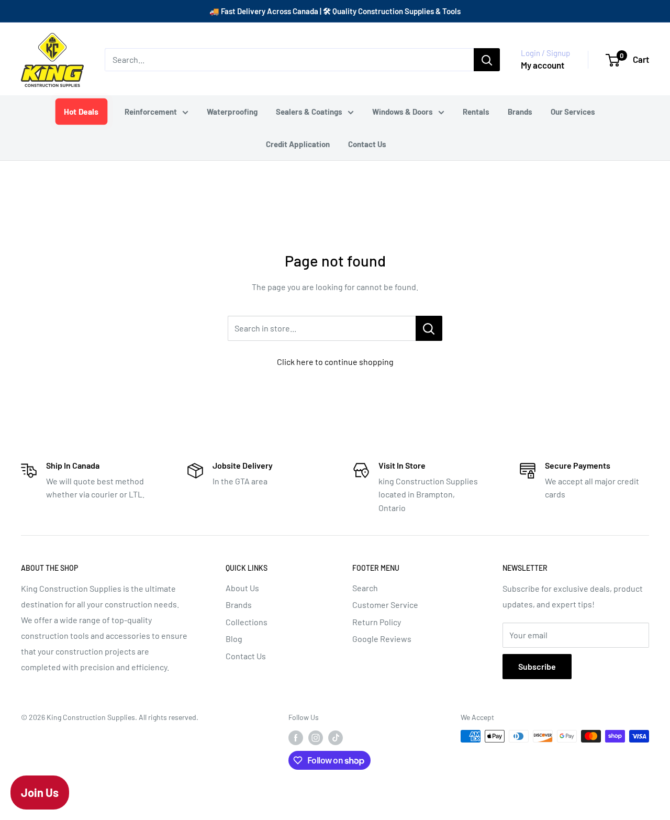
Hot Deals (81, 111)
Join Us (40, 792)
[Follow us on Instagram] (315, 737)
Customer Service (385, 605)
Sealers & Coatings (309, 111)
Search (365, 588)
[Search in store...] (429, 328)
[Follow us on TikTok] (335, 737)
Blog (234, 639)
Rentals (476, 111)
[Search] (487, 59)
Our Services (573, 111)
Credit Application (298, 144)
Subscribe (537, 666)
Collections (246, 622)
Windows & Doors (402, 111)
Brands (520, 111)
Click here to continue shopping (335, 362)
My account (542, 65)
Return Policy (376, 622)
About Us (242, 588)
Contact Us (367, 144)
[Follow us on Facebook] (295, 737)
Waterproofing (232, 111)
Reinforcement (151, 111)
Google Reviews (381, 639)
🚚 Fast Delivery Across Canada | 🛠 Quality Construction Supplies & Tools (335, 11)
